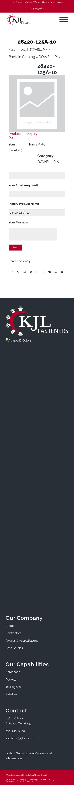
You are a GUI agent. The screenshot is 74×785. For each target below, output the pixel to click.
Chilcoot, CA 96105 (18, 723)
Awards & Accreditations (22, 640)
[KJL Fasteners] (31, 19)
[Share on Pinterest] (31, 272)
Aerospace (13, 672)
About (10, 625)
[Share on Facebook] (12, 272)
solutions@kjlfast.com (20, 738)
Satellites (11, 694)
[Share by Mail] (62, 272)
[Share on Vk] (50, 272)
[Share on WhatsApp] (25, 272)
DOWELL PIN (39, 49)
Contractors (13, 633)
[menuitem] (38, 2)
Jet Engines (13, 687)
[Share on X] (18, 272)
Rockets (11, 679)
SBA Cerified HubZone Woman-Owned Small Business (38, 2)
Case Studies (14, 648)
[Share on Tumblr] (43, 272)
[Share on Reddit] (56, 272)
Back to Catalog (22, 57)
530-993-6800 (15, 731)
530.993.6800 (37, 8)
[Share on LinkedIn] (37, 272)
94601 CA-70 (14, 718)
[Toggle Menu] (63, 19)
